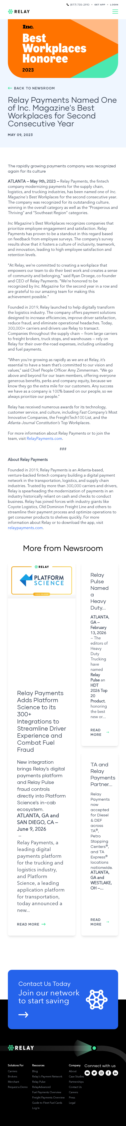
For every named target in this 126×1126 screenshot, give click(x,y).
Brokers (12, 1076)
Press (72, 1097)
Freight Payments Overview (48, 1097)
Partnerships (76, 1082)
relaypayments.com (25, 528)
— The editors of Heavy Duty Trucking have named (100, 643)
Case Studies (76, 1076)
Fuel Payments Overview (46, 1092)
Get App (99, 4)
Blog (35, 1071)
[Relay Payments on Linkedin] (115, 1073)
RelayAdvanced (41, 1087)
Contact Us (75, 1087)
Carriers (12, 1071)
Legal (72, 1103)
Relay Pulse (38, 1082)
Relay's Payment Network (47, 1076)
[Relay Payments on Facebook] (108, 1073)
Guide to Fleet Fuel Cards (47, 1103)
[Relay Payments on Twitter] (94, 1073)
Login (114, 4)
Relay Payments (35, 843)
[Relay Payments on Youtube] (87, 1073)
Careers (73, 1092)
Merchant (13, 1082)
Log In (36, 1108)
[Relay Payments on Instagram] (101, 1073)
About (72, 1071)
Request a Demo (18, 1087)
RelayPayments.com (44, 439)
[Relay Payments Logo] (19, 11)
